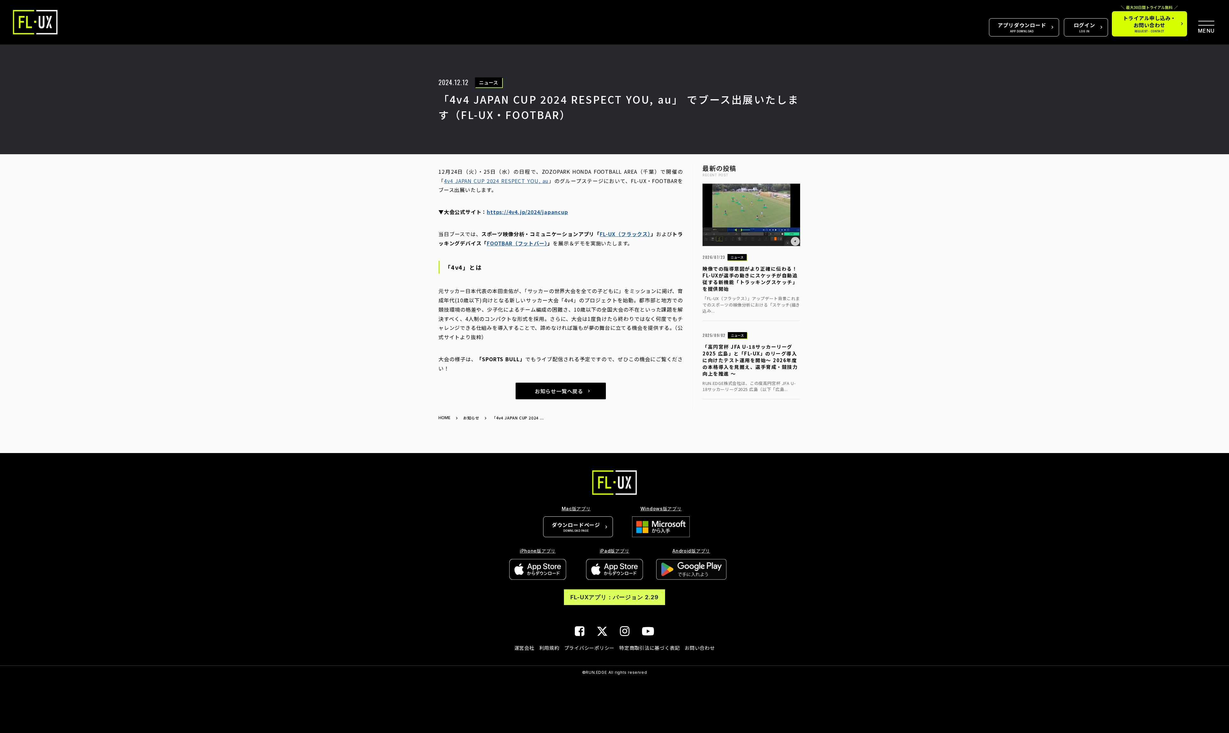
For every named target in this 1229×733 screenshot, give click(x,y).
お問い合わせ (700, 647)
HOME (444, 417)
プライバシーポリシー (589, 647)
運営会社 (524, 647)
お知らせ (471, 417)
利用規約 (549, 647)
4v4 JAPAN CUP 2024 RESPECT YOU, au (496, 181)
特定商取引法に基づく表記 (649, 647)
